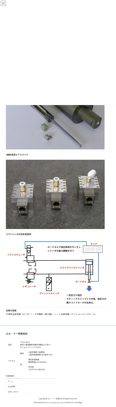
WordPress (46, 402)
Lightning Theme (58, 402)
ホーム (10, 381)
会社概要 (11, 386)
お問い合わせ (13, 392)
